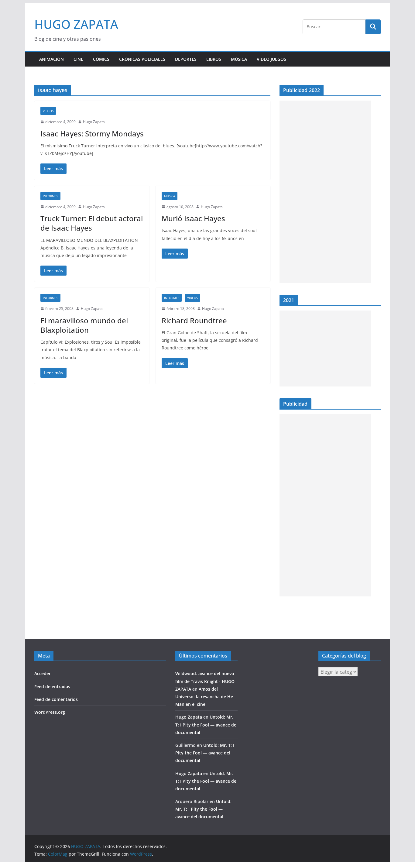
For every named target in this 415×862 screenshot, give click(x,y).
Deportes (186, 59)
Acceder (42, 673)
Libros (213, 59)
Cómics (101, 59)
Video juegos (271, 59)
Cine (78, 59)
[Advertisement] (325, 192)
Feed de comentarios (56, 699)
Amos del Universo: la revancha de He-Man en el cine (205, 696)
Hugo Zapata (94, 121)
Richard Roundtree (194, 320)
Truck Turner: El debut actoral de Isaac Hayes (91, 223)
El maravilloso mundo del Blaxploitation (84, 325)
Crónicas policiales (142, 59)
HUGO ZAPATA (76, 24)
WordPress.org (49, 712)
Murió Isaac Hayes (193, 218)
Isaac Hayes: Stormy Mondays (92, 134)
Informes (50, 196)
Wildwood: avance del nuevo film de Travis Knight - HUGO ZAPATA (205, 681)
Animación (51, 59)
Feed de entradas (52, 686)
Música (239, 59)
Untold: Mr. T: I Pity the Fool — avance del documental (206, 724)
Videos (48, 111)
